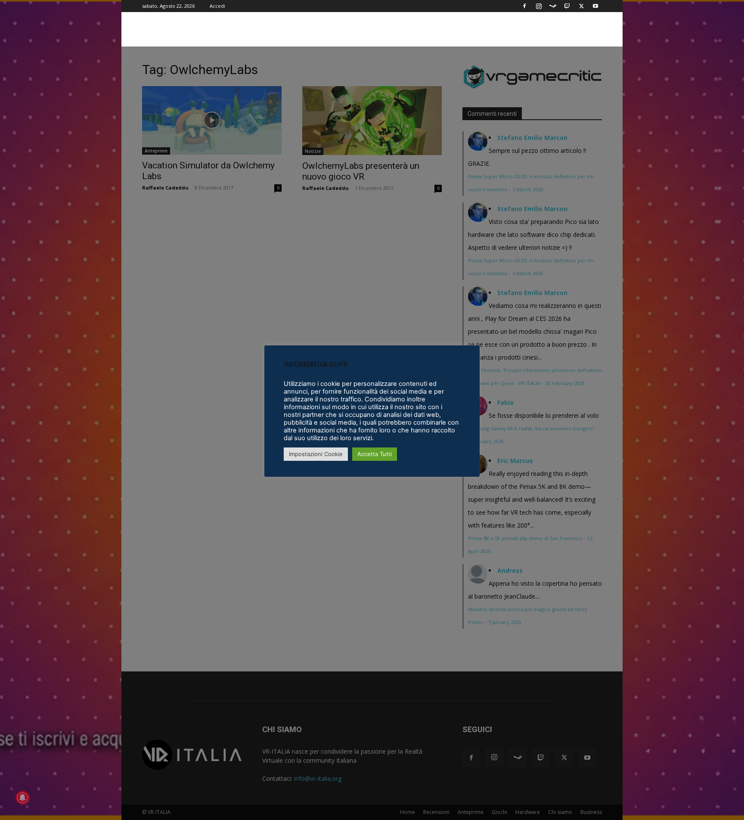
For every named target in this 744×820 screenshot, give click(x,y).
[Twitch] (567, 6)
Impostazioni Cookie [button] (316, 453)
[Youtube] (595, 6)
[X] (581, 6)
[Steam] (552, 6)
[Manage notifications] (22, 797)
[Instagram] (538, 6)
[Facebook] (524, 6)
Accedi (217, 6)
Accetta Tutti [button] (374, 453)
